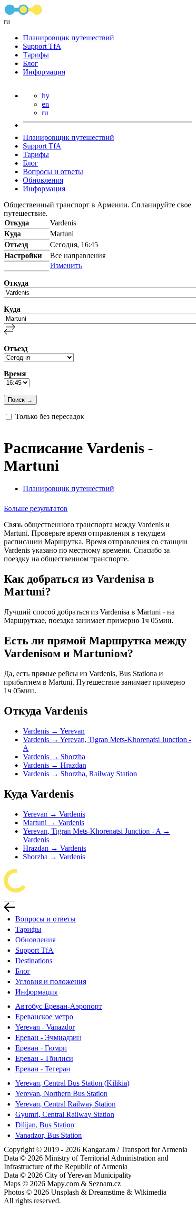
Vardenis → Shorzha (54, 757)
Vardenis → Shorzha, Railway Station (80, 774)
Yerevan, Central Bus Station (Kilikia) (72, 1083)
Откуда (16, 283)
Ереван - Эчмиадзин (48, 1037)
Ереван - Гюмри (41, 1048)
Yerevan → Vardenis (54, 814)
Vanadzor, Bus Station (48, 1135)
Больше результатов (36, 508)
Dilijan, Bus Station (44, 1125)
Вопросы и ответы (53, 171)
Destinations (33, 961)
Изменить (66, 265)
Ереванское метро (44, 1017)
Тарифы (36, 55)
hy (45, 96)
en (45, 104)
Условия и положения (50, 981)
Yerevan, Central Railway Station (65, 1104)
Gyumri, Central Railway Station (64, 1114)
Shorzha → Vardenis (54, 857)
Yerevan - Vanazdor (45, 1027)
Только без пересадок (49, 416)
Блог (30, 63)
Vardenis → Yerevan (54, 731)
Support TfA (42, 46)
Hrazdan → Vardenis (54, 848)
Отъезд (16, 348)
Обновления (43, 180)
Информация (44, 72)
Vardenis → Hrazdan (54, 765)
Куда (12, 309)
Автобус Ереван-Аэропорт (58, 1006)
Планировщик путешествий (68, 38)
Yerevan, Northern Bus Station (61, 1093)
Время (15, 374)
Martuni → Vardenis (53, 822)
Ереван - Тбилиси (44, 1058)
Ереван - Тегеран (42, 1069)
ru (45, 113)
